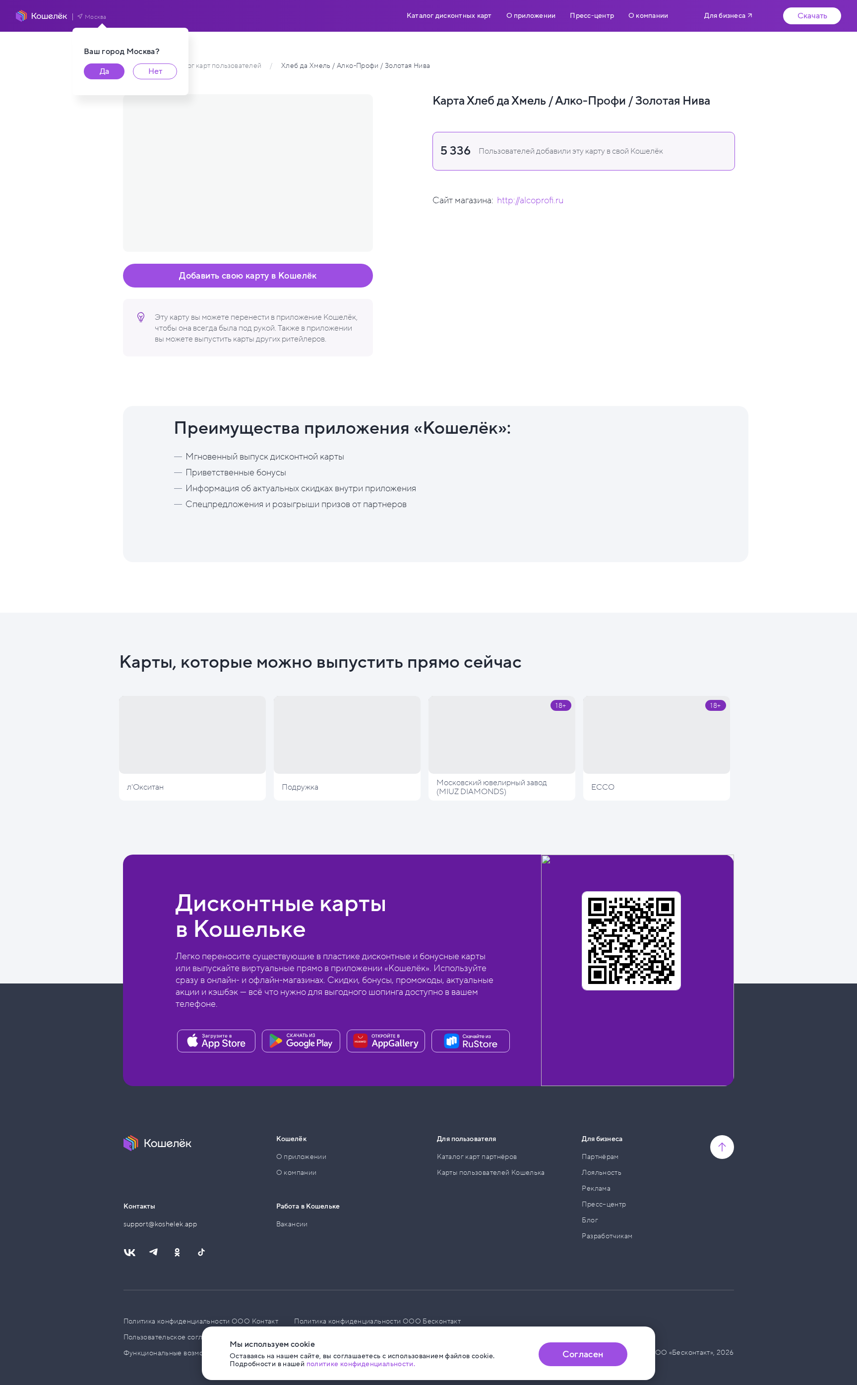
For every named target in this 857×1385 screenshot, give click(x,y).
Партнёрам (600, 1156)
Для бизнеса (724, 15)
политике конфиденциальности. (361, 1364)
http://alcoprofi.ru (530, 200)
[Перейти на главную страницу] (41, 16)
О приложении (531, 16)
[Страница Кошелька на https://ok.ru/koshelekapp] (177, 1253)
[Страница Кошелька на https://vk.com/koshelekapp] (129, 1253)
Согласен (582, 1354)
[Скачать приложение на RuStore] (470, 1041)
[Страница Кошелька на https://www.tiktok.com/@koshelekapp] (201, 1253)
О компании (648, 16)
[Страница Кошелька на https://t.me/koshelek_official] (153, 1253)
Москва (96, 17)
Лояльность (601, 1172)
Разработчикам (607, 1236)
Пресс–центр (604, 1204)
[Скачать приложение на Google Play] (301, 1041)
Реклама (596, 1188)
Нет (155, 71)
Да (104, 71)
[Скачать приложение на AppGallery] (386, 1041)
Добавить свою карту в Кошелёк (247, 276)
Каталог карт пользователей (214, 65)
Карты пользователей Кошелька (491, 1172)
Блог (590, 1220)
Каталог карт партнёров (477, 1156)
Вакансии (292, 1224)
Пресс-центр (592, 16)
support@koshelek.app (160, 1224)
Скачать (812, 15)
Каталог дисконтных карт (449, 16)
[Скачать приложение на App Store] (216, 1041)
